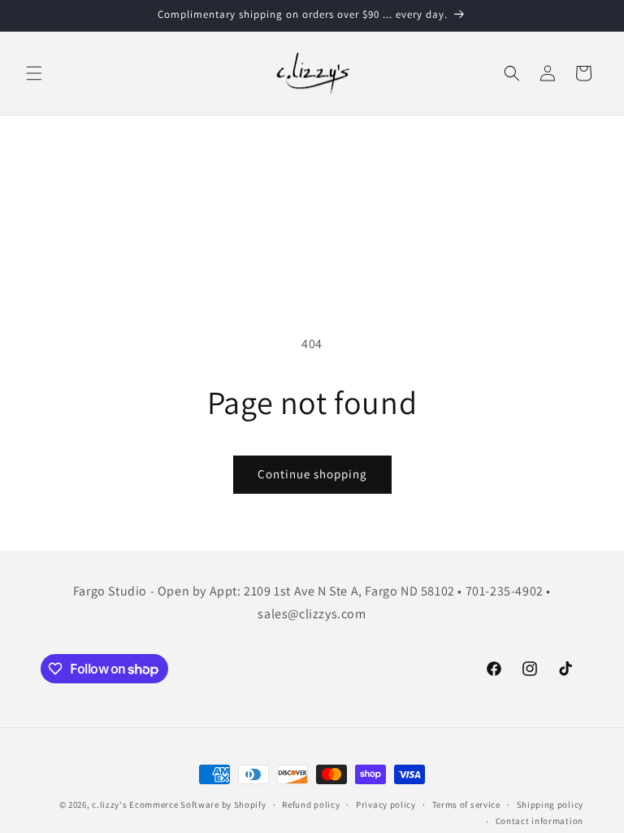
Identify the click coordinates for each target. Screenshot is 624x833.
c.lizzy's (109, 804)
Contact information (539, 820)
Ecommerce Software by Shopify (197, 804)
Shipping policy (550, 804)
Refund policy (311, 804)
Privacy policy (386, 804)
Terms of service (466, 804)
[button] (34, 73)
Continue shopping (312, 474)
